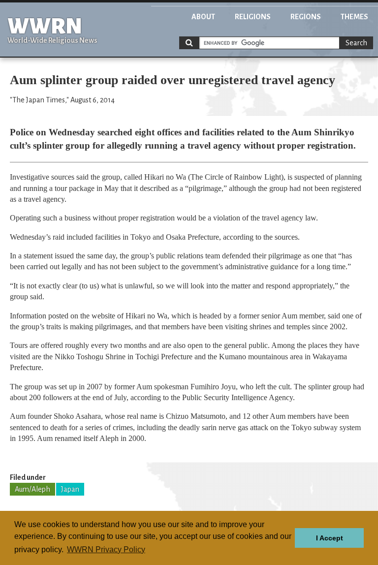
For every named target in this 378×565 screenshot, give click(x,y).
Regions (305, 17)
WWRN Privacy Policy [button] (106, 549)
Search (356, 43)
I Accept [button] (329, 538)
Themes (354, 17)
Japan (70, 489)
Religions (253, 17)
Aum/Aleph (32, 489)
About (203, 17)
